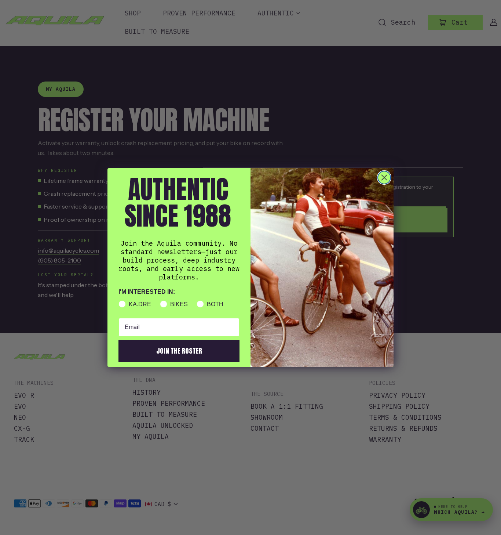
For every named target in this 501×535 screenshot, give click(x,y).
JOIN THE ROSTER (179, 351)
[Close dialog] (384, 177)
